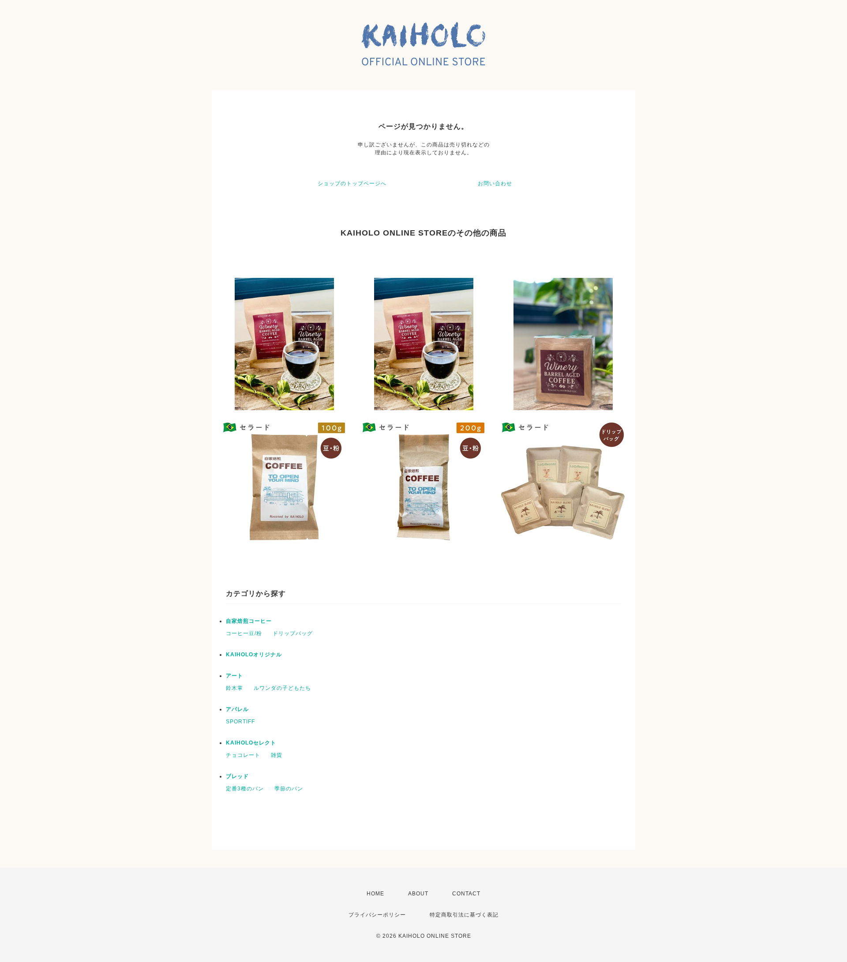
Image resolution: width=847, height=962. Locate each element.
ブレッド (237, 776)
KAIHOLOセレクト (251, 743)
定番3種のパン (245, 789)
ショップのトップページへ (352, 183)
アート (234, 676)
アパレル (237, 709)
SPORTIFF (240, 722)
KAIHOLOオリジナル (254, 654)
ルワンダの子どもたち (282, 688)
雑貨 (276, 755)
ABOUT (418, 894)
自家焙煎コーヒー (249, 621)
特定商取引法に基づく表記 (464, 915)
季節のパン (288, 789)
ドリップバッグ (293, 633)
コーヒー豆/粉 (244, 633)
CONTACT (466, 894)
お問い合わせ (495, 183)
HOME (375, 894)
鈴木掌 (234, 688)
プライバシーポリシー (377, 915)
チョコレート (243, 755)
